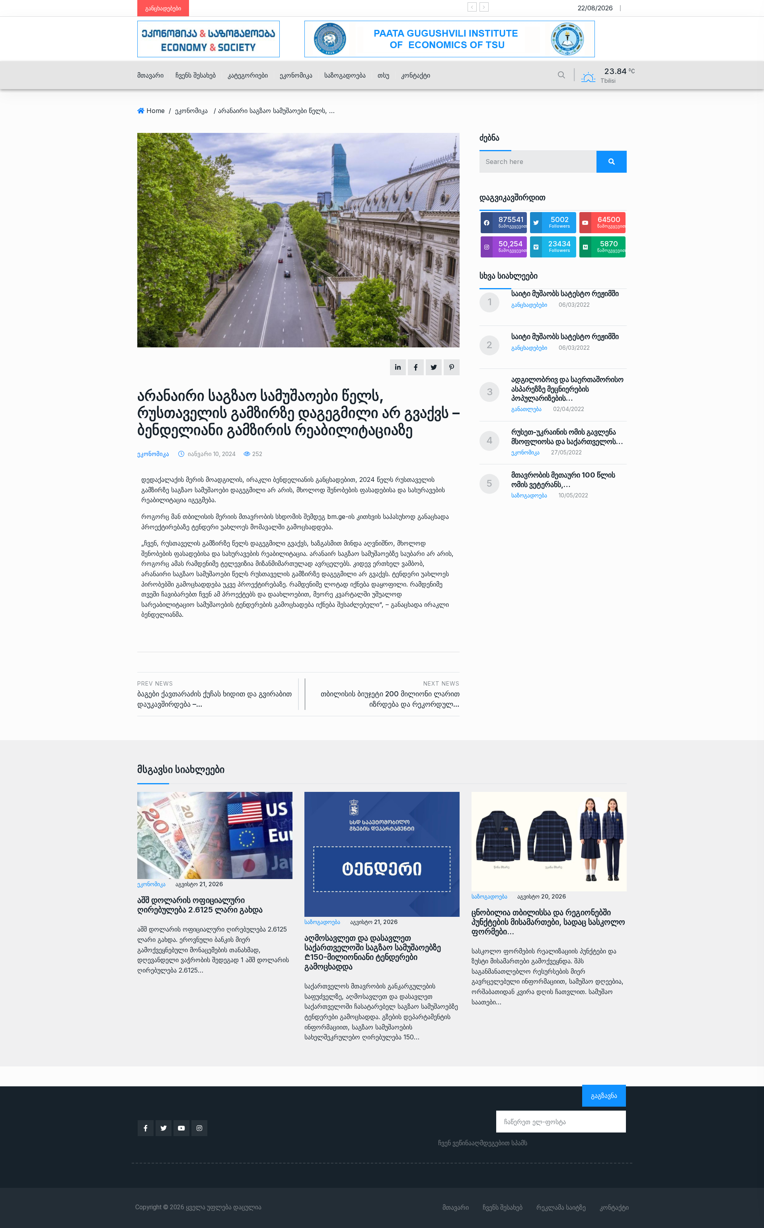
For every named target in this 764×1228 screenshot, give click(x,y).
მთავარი (150, 75)
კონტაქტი (415, 75)
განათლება (526, 408)
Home (155, 111)
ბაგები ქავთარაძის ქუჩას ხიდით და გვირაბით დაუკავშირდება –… (214, 694)
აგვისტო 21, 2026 (199, 884)
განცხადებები (529, 304)
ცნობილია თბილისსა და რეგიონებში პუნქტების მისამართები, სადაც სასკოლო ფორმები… (548, 922)
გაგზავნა (604, 1095)
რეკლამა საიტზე (561, 1207)
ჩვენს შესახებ (195, 75)
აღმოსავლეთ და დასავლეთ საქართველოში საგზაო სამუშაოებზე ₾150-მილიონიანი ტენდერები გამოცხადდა (372, 952)
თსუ (383, 75)
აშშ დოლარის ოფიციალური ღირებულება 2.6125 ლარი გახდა (200, 904)
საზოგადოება (345, 75)
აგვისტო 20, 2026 (541, 896)
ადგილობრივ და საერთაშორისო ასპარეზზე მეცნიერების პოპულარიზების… (567, 388)
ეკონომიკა (296, 75)
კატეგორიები (248, 75)
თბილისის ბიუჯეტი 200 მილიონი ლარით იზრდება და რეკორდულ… (390, 694)
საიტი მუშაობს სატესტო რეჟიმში (446, 8)
